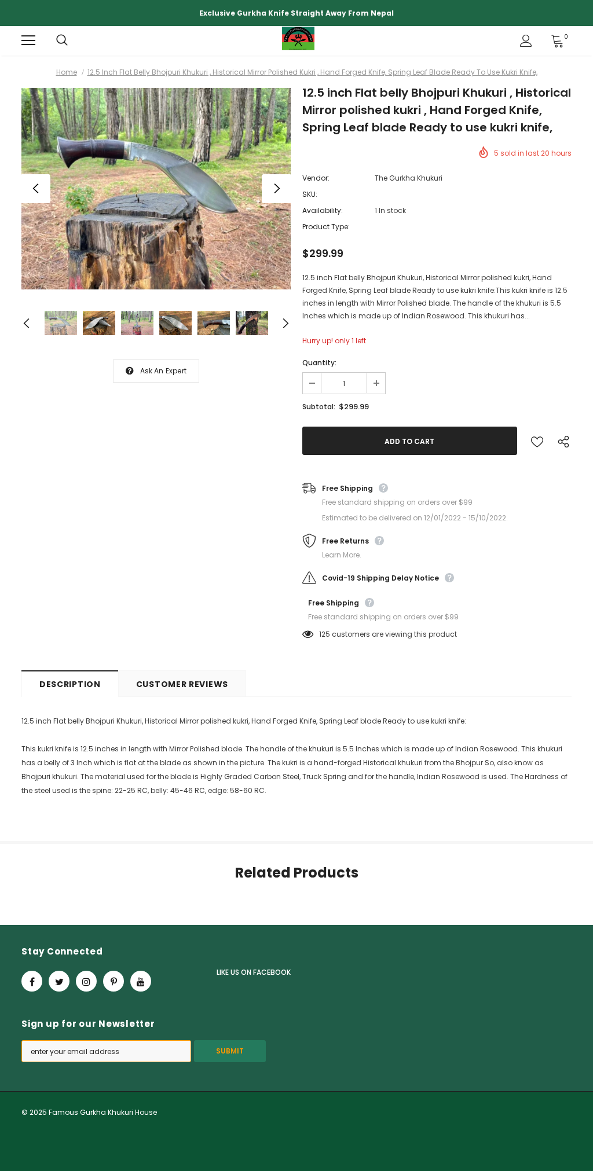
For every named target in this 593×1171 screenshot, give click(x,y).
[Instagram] (86, 981)
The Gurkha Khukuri (408, 178)
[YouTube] (140, 981)
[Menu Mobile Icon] (28, 40)
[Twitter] (59, 981)
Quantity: (319, 363)
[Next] (276, 188)
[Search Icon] (73, 40)
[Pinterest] (113, 981)
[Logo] (298, 40)
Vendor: (316, 178)
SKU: (309, 194)
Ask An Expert (163, 371)
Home (66, 72)
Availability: (322, 210)
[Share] (561, 441)
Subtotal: (318, 407)
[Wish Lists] (537, 441)
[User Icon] (526, 41)
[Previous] (35, 188)
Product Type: (326, 227)
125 (324, 634)
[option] (156, 188)
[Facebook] (31, 981)
